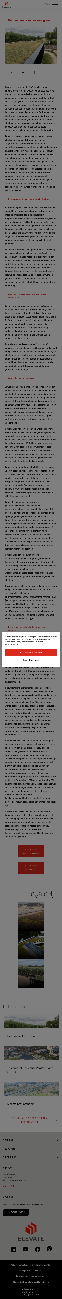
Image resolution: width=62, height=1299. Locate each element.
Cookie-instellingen (31, 660)
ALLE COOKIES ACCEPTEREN (31, 652)
